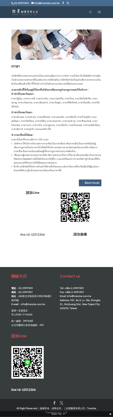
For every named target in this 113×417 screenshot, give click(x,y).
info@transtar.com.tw (33, 304)
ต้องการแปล (92, 183)
